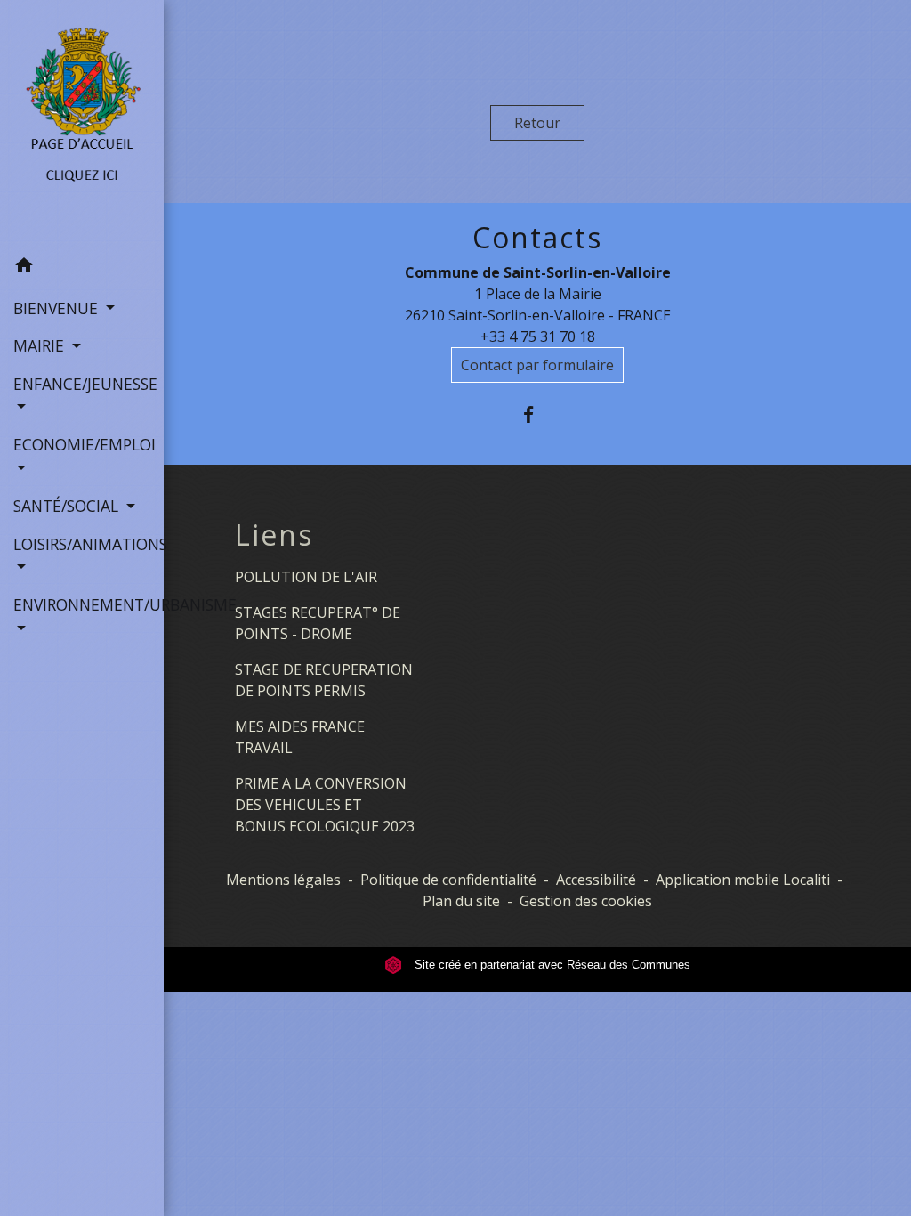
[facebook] (538, 414)
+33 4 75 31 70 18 (537, 336)
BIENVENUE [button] (57, 308)
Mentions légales (283, 879)
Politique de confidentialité (448, 879)
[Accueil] (81, 123)
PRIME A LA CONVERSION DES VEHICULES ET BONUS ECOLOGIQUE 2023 (325, 805)
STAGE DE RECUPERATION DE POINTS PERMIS (324, 680)
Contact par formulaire (537, 365)
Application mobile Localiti (743, 879)
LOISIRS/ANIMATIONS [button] (81, 544)
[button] (81, 267)
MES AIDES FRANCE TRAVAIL (300, 737)
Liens (274, 535)
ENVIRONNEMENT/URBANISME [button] (81, 604)
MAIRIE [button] (41, 345)
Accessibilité (596, 879)
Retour (537, 123)
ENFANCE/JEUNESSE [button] (81, 383)
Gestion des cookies (586, 901)
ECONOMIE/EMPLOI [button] (81, 444)
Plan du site (461, 901)
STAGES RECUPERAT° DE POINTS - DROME (317, 623)
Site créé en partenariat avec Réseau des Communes (550, 964)
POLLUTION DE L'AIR (306, 577)
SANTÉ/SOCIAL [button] (68, 505)
